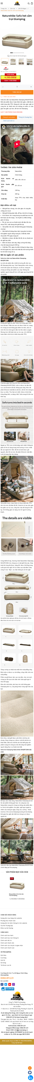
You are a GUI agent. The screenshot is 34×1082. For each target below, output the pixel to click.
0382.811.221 (7, 978)
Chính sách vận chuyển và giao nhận (12, 945)
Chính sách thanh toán (7, 948)
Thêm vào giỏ (17, 92)
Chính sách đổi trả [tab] (8, 121)
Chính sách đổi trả (6, 940)
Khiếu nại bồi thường (7, 928)
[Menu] (2, 3)
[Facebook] (2, 984)
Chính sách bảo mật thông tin (10, 938)
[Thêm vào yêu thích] (8, 97)
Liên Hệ (3, 960)
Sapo (20, 1043)
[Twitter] (5, 984)
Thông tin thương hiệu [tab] (25, 117)
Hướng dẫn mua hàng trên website (11, 918)
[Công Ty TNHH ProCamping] (17, 3)
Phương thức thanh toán (8, 921)
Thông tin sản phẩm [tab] (9, 117)
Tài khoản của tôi (6, 965)
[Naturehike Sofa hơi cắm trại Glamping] (17, 884)
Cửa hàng (3, 958)
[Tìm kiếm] (29, 3)
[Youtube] (9, 984)
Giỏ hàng (3, 963)
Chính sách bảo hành (7, 935)
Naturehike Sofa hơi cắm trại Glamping (16, 894)
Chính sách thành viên (7, 943)
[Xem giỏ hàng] (32, 3)
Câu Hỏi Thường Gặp (7, 925)
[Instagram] (13, 984)
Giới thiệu (3, 955)
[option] (17, 38)
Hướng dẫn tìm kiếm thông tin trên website (14, 923)
